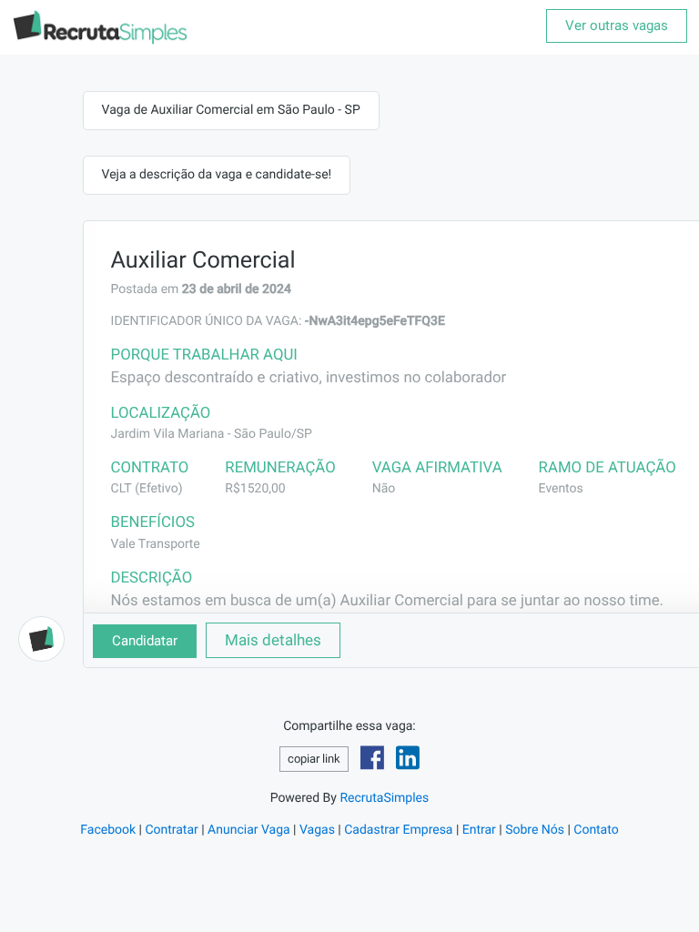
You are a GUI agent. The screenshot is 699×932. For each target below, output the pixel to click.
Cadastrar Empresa (398, 830)
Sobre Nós (534, 830)
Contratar (171, 830)
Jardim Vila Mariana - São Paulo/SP (211, 434)
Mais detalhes (273, 640)
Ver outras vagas (616, 25)
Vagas (317, 830)
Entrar (479, 830)
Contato (595, 830)
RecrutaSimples (384, 798)
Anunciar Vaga (249, 830)
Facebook (108, 830)
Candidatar (144, 641)
